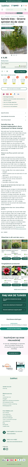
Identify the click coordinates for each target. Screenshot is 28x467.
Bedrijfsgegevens (7, 405)
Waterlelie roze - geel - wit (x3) (16, 277)
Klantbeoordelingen (8, 417)
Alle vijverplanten (14, 16)
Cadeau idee (6, 426)
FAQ (4, 395)
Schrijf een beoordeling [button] (14, 328)
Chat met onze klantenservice (14, 441)
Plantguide (5, 424)
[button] (1, 9)
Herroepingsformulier (8, 402)
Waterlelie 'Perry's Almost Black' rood (6, 277)
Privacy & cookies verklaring (10, 404)
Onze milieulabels (7, 416)
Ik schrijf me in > (14, 353)
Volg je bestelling (11, 433)
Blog (4, 423)
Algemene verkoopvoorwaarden (11, 400)
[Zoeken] (25, 9)
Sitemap (5, 388)
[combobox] (16, 9)
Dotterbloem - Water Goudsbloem (15, 252)
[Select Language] (18, 6)
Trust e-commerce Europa (10, 419)
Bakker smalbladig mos (6, 251)
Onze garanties (7, 414)
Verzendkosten (6, 421)
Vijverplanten (7, 16)
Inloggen (5, 398)
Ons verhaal (6, 412)
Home (2, 16)
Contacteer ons (7, 397)
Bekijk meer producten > (20, 289)
